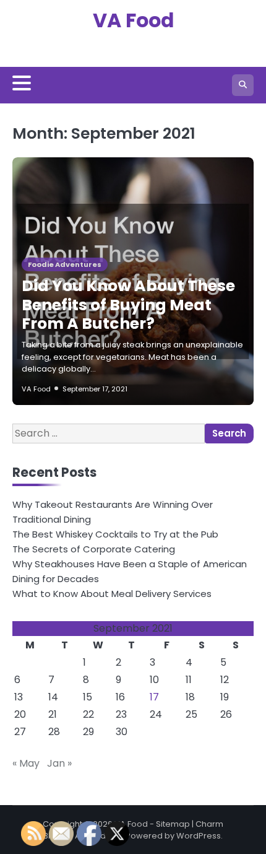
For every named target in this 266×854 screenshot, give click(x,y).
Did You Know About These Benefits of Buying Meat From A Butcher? (128, 304)
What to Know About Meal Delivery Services (112, 593)
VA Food (133, 20)
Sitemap (173, 824)
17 (154, 697)
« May (26, 763)
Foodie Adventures (64, 264)
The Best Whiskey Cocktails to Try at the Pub (115, 534)
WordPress (198, 836)
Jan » (59, 763)
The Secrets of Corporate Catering (93, 549)
